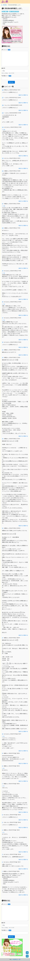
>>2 (3, 832)
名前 (4, 68)
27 (2, 97)
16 (2, 342)
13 (2, 438)
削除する (25, 95)
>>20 (3, 129)
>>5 (3, 786)
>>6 (3, 768)
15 (2, 349)
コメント (6, 49)
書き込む (11, 82)
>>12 (3, 320)
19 (2, 270)
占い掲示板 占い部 (15, 959)
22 (2, 171)
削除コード (7, 75)
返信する (21, 95)
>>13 (3, 304)
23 (2, 158)
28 (2, 90)
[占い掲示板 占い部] (4, 2)
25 (2, 113)
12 (2, 528)
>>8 (3, 736)
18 (2, 301)
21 (2, 203)
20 (2, 228)
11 (2, 637)
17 (2, 317)
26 (2, 105)
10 (2, 734)
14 (2, 357)
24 (2, 127)
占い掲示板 (4, 5)
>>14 (3, 273)
